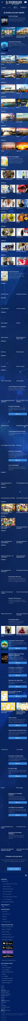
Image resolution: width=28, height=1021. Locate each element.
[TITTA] (4, 20)
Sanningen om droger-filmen (15, 756)
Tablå (3, 906)
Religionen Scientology (7, 980)
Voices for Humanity (13, 271)
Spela (18, 414)
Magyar (3, 997)
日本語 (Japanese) (5, 1000)
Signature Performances (14, 598)
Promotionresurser (6, 921)
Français (3, 1012)
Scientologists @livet (13, 619)
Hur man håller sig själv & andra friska (15, 692)
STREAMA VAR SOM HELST (14, 856)
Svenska (3, 1008)
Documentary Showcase (14, 576)
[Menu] (2, 2)
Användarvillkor (4, 1017)
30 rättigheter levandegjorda (15, 807)
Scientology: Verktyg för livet (15, 667)
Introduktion (4, 911)
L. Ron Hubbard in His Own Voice (17, 386)
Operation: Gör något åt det (15, 680)
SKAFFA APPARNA (14, 869)
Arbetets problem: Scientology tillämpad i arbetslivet (16, 654)
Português (3, 1005)
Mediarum (4, 916)
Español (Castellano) (6, 994)
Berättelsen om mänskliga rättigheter (15, 794)
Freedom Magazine (6, 982)
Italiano (2, 999)
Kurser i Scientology (6, 967)
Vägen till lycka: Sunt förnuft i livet (17, 730)
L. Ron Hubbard (5, 969)
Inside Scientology (13, 16)
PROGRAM (4, 879)
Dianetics (4, 974)
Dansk (2, 987)
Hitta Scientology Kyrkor (7, 972)
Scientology (4, 965)
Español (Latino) (5, 992)
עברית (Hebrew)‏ (5, 995)
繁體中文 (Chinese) (5, 1010)
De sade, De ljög (12, 768)
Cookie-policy (3, 1019)
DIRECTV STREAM (6, 929)
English (2, 986)
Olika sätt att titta (6, 914)
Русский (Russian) (5, 1007)
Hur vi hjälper (5, 976)
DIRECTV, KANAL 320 (7, 926)
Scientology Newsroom (7, 978)
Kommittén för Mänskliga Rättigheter (14, 833)
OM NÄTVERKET (5, 909)
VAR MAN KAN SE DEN (7, 924)
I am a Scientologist (13, 465)
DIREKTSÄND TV (5, 905)
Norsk (2, 1003)
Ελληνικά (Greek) (5, 990)
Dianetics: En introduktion (15, 451)
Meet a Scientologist (13, 156)
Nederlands (4, 1002)
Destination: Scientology (14, 41)
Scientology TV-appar (7, 939)
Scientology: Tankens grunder (16, 640)
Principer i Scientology (14, 406)
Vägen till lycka (12, 717)
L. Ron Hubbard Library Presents (16, 431)
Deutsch (3, 989)
